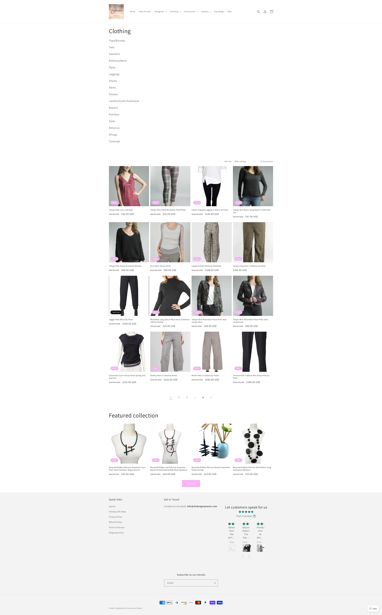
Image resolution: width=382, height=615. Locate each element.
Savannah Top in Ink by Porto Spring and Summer (127, 376)
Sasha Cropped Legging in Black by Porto (210, 210)
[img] (246, 512)
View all (191, 483)
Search (112, 506)
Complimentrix (121, 608)
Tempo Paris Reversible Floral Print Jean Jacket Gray (250, 320)
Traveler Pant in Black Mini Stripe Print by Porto (251, 376)
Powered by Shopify (134, 608)
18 (203, 397)
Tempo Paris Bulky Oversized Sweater (125, 266)
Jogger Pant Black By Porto (121, 319)
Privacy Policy (115, 516)
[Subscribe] (214, 583)
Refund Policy (115, 522)
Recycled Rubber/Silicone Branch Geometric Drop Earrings (211, 468)
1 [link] (170, 397)
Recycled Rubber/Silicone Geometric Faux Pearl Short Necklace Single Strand (127, 468)
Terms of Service (117, 527)
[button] (160, 11)
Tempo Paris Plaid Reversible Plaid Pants (168, 210)
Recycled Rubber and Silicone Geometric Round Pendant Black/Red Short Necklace (168, 468)
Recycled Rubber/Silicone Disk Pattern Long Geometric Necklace (252, 468)
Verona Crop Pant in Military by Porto (249, 266)
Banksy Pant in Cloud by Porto (163, 375)
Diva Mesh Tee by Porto (160, 266)
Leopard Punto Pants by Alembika (206, 266)
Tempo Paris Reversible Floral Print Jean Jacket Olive (209, 320)
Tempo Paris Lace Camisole (121, 210)
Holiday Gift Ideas (117, 511)
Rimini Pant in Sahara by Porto (205, 375)
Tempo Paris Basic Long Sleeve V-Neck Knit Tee (252, 211)
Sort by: (228, 161)
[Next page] (211, 397)
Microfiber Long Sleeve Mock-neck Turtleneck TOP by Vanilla (170, 320)
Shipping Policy (116, 532)
